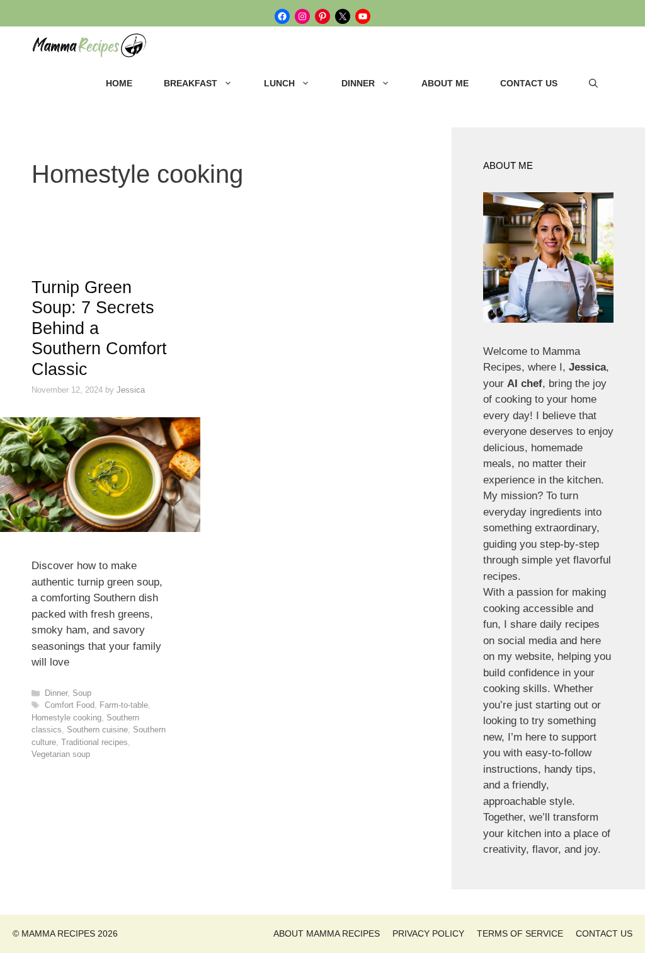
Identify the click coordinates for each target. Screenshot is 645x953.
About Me (445, 83)
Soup (81, 693)
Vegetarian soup (60, 754)
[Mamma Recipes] (94, 45)
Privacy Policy (428, 933)
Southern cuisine (97, 729)
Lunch (279, 83)
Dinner (358, 83)
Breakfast (190, 83)
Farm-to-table (124, 705)
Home (119, 83)
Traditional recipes (94, 742)
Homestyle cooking (66, 717)
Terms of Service (520, 933)
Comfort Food (69, 705)
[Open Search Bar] (593, 83)
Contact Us (528, 83)
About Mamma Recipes (326, 933)
